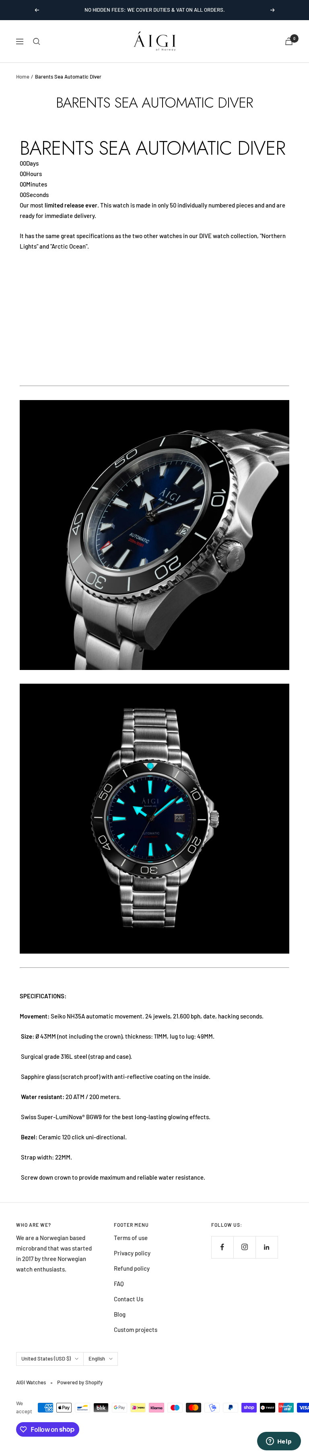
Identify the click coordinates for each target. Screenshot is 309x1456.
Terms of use (131, 1237)
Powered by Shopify (80, 1382)
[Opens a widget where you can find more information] (279, 1442)
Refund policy (132, 1268)
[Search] (36, 41)
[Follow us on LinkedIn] (266, 1247)
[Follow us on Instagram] (244, 1247)
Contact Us (128, 1299)
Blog (120, 1314)
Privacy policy (132, 1253)
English (97, 1358)
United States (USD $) (46, 1358)
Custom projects (135, 1329)
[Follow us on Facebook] (222, 1247)
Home (22, 76)
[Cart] (289, 41)
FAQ (119, 1283)
